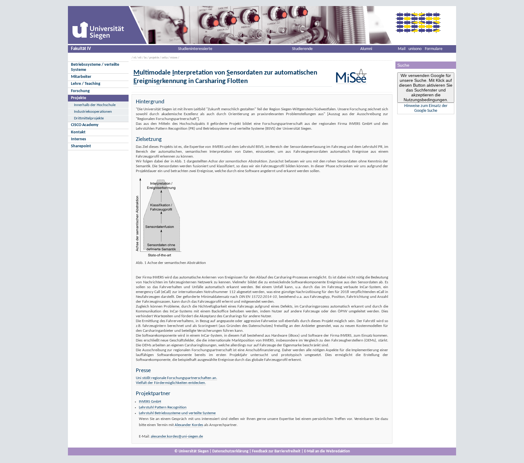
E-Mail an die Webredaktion (327, 451)
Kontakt (78, 132)
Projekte (78, 98)
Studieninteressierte (195, 49)
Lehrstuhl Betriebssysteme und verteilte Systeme (177, 413)
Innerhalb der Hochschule (95, 105)
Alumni (366, 49)
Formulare (433, 49)
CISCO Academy (85, 125)
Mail (401, 49)
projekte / (155, 57)
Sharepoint (81, 146)
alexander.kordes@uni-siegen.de (177, 436)
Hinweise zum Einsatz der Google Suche (426, 108)
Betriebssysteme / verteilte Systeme (95, 67)
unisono (415, 49)
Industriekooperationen (93, 112)
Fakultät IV (81, 48)
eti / (140, 57)
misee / (174, 57)
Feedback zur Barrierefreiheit (276, 451)
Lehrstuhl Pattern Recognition (162, 407)
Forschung (80, 91)
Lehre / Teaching (85, 84)
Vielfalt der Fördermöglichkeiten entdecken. (171, 383)
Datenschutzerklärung (230, 451)
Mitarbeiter (81, 77)
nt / (135, 57)
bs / (146, 57)
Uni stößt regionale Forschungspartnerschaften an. (176, 378)
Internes (78, 139)
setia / (166, 57)
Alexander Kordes (189, 425)
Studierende (302, 49)
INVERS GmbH (150, 402)
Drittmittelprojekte (89, 118)
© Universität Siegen (191, 451)
